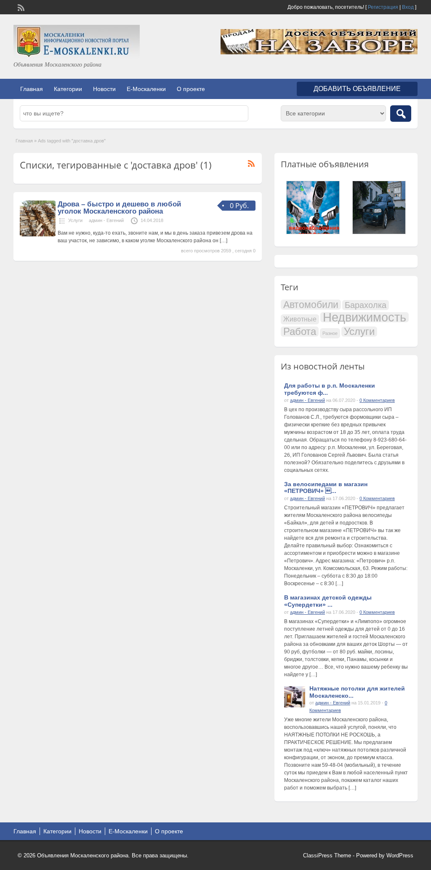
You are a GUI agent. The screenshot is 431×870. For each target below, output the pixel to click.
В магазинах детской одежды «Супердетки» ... (328, 601)
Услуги (75, 220)
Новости (104, 89)
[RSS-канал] (20, 6)
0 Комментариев (377, 400)
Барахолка (365, 305)
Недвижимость (364, 317)
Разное (330, 333)
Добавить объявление (357, 88)
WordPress (399, 855)
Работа (299, 332)
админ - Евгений (106, 220)
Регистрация (383, 7)
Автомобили (310, 305)
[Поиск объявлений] (400, 113)
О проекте (191, 89)
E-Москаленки (146, 89)
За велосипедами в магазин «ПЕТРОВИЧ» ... (325, 488)
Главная (31, 89)
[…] (223, 241)
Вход (408, 7)
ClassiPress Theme (327, 855)
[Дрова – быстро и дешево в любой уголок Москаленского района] (38, 235)
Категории (68, 89)
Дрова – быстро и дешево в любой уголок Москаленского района (119, 207)
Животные (300, 319)
